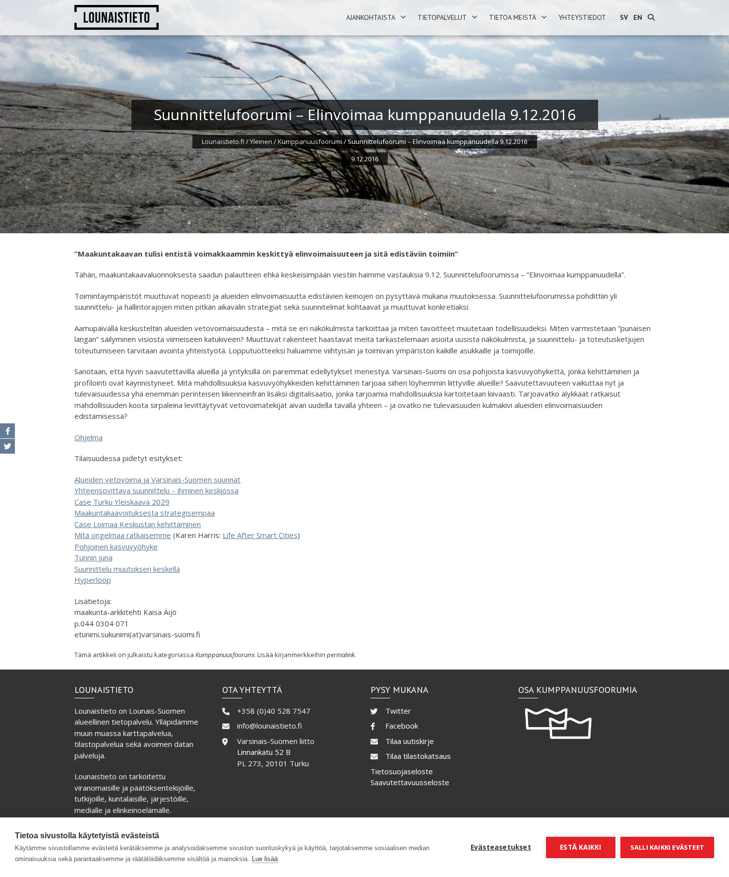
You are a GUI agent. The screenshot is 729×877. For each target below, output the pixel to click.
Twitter (398, 711)
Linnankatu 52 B (264, 752)
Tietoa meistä (512, 17)
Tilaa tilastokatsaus (418, 756)
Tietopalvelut (442, 17)
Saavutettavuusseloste (409, 782)
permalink (341, 654)
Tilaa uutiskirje (409, 741)
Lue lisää (265, 859)
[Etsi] (651, 17)
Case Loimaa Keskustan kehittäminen (137, 524)
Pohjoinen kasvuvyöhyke (116, 546)
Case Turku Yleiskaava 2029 (122, 502)
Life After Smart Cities (260, 535)
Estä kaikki (580, 847)
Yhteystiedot (582, 17)
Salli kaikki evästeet (667, 847)
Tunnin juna (93, 557)
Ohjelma (88, 437)
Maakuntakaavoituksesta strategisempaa (144, 513)
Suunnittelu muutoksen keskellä (127, 569)
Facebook (401, 726)
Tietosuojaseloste (401, 771)
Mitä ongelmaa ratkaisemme (122, 535)
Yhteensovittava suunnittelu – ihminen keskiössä (156, 490)
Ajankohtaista (370, 17)
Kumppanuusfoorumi (310, 141)
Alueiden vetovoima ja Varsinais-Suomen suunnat (157, 479)
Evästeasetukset (501, 847)
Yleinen (261, 141)
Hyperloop (92, 580)
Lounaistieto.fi (223, 141)
